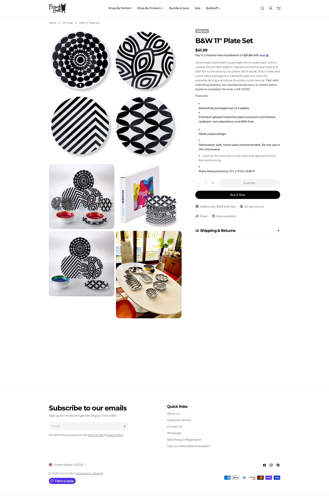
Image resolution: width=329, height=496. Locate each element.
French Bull (67, 473)
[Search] (262, 8)
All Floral (67, 22)
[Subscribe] (124, 426)
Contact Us (174, 426)
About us (173, 413)
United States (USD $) (68, 464)
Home (52, 22)
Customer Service (179, 420)
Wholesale (174, 433)
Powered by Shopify (89, 473)
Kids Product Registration (184, 439)
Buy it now (237, 194)
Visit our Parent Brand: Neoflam (188, 446)
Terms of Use (95, 434)
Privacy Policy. (114, 434)
